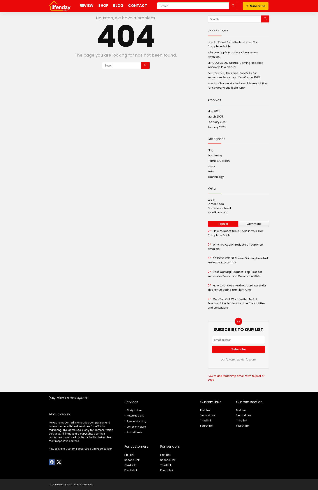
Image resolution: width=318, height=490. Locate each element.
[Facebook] (52, 462)
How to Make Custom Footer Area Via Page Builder (80, 449)
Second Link (131, 460)
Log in (211, 200)
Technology (216, 177)
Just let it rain (134, 432)
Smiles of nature (136, 426)
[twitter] (59, 462)
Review (86, 5)
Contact (137, 5)
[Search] (233, 5)
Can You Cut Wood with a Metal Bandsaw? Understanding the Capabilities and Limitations (236, 303)
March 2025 (215, 116)
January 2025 (217, 127)
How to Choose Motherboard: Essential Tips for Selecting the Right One (237, 288)
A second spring (136, 421)
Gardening (215, 155)
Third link (130, 465)
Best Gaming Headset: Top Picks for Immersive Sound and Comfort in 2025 (235, 274)
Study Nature (134, 410)
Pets (211, 171)
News (211, 166)
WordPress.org (217, 212)
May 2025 (214, 111)
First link (129, 455)
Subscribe (257, 6)
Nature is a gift (135, 415)
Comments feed (219, 208)
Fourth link (130, 470)
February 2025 (217, 122)
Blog (118, 5)
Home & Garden (219, 161)
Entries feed (216, 204)
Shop (103, 5)
